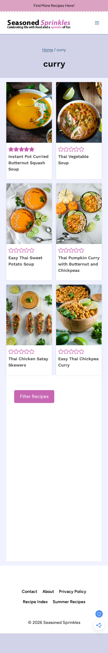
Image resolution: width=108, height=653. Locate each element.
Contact (29, 591)
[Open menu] (97, 23)
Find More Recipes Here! (54, 5)
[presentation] (29, 112)
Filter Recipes (34, 396)
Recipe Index (35, 601)
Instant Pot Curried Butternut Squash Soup (28, 163)
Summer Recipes (69, 601)
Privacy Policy (72, 591)
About (48, 591)
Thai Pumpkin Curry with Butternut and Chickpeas (79, 264)
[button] (11, 149)
